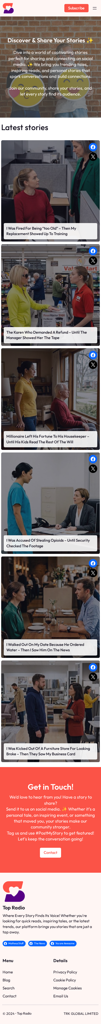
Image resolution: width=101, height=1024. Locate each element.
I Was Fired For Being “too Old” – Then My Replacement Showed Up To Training (41, 231)
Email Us (60, 996)
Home (8, 972)
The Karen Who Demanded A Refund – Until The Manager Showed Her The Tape (46, 335)
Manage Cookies (67, 988)
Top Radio (14, 907)
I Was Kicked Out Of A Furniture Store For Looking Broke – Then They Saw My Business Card (48, 751)
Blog (6, 980)
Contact (50, 852)
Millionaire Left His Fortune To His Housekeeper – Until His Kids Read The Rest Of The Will (47, 439)
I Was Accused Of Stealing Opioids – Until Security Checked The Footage (48, 543)
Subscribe (76, 8)
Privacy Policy (65, 972)
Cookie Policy (64, 980)
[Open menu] (94, 8)
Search (9, 988)
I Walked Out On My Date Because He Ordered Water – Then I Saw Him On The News (45, 647)
